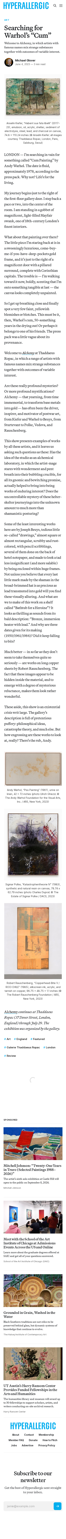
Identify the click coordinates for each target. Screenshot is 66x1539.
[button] (46, 1434)
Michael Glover (25, 60)
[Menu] (61, 5)
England (22, 1039)
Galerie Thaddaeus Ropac (23, 1047)
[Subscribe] (57, 1506)
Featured (39, 1039)
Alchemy (11, 1012)
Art (6, 20)
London (50, 1047)
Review (11, 1055)
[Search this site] (55, 5)
